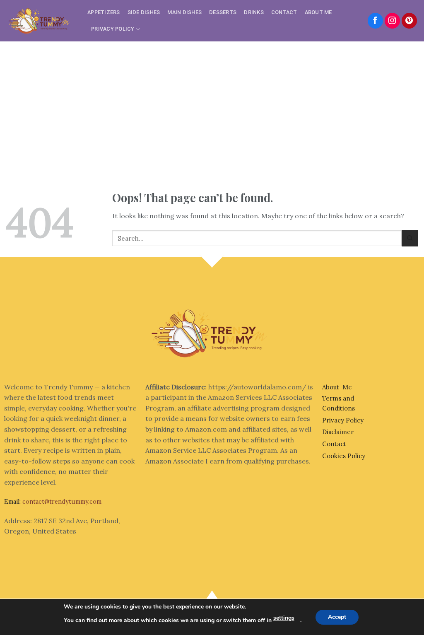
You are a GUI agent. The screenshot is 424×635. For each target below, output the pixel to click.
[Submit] (410, 238)
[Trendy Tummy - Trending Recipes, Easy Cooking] (40, 20)
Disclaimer (338, 432)
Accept (337, 617)
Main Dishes (184, 12)
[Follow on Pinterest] (409, 21)
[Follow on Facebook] (375, 21)
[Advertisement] (212, 104)
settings (283, 618)
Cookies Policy (343, 456)
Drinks (254, 12)
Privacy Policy (113, 29)
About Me (318, 12)
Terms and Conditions (338, 403)
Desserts (222, 12)
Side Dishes (144, 12)
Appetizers (103, 12)
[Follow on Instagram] (392, 21)
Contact (284, 12)
